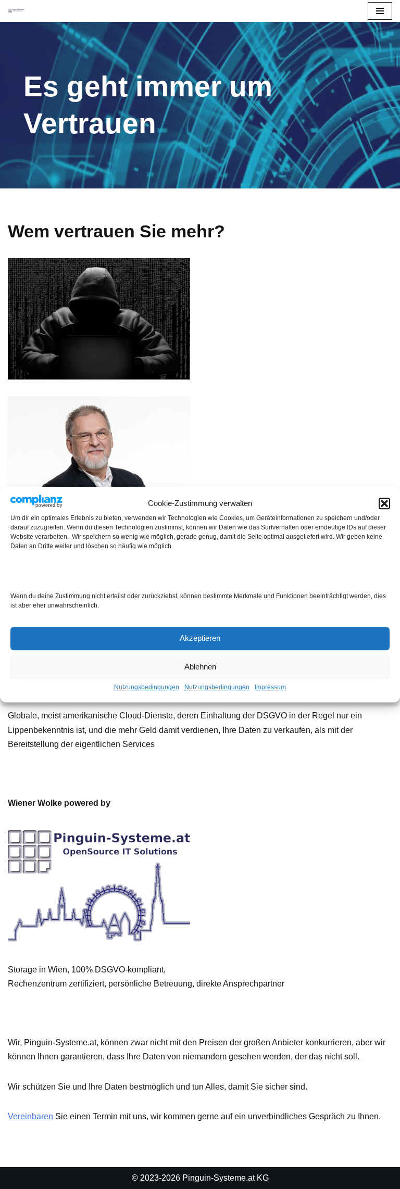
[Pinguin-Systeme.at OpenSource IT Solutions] (16, 10)
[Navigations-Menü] (380, 11)
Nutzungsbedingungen (146, 687)
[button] (384, 503)
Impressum (270, 687)
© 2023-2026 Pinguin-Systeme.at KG (200, 1177)
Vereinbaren (30, 1116)
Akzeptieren (200, 638)
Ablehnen (200, 666)
